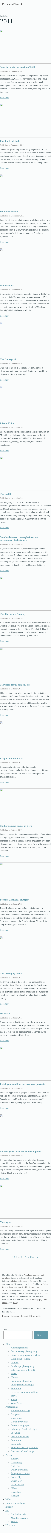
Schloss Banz (7, 285)
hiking (15, 1302)
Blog (7, 1344)
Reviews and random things (24, 1392)
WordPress (16, 1403)
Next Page (32, 1257)
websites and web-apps (19, 1281)
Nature (14, 1377)
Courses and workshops (22, 1451)
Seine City (16, 1443)
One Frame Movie (20, 1436)
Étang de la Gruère (20, 1473)
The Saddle (6, 494)
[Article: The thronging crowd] (25, 953)
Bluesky (5, 1316)
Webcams (10, 1525)
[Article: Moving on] (25, 1202)
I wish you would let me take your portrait (22, 1084)
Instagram (15, 1316)
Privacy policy (35, 1316)
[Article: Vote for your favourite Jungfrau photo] (25, 1131)
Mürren (14, 1488)
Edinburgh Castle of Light (24, 1429)
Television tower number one (15, 684)
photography (37, 1299)
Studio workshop (9, 211)
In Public (15, 1432)
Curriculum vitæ (19, 1514)
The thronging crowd (11, 973)
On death (5, 1013)
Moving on (5, 1222)
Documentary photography (24, 1351)
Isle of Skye (17, 1477)
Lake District (17, 1484)
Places (8, 1455)
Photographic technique (22, 1384)
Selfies (14, 1521)
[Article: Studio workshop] (25, 191)
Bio (7, 1510)
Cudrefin (15, 1466)
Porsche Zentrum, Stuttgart (14, 899)
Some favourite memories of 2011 (17, 67)
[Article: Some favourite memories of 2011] (25, 47)
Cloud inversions (19, 1421)
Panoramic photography (22, 1381)
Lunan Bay (16, 1480)
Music (14, 1373)
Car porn (15, 1414)
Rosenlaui (16, 1492)
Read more (4, 97)
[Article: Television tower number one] (25, 664)
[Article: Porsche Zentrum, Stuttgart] (25, 879)
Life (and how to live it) (23, 1369)
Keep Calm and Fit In (11, 758)
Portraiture (16, 1388)
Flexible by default (10, 141)
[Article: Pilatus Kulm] (25, 403)
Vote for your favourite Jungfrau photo (20, 1151)
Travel (14, 1395)
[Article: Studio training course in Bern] (25, 805)
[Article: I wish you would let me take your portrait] (25, 1064)
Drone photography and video (25, 1355)
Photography (11, 1406)
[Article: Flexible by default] (25, 120)
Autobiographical (19, 1347)
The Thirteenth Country (13, 614)
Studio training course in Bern (16, 825)
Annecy (14, 1458)
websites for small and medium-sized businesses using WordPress (25, 1287)
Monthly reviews (19, 1517)
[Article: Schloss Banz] (25, 265)
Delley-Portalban (19, 1469)
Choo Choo (16, 1418)
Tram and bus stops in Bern (24, 1447)
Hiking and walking (20, 1358)
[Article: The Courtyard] (25, 339)
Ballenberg (16, 1462)
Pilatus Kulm (7, 423)
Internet (14, 1362)
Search (6, 1329)
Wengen (15, 1495)
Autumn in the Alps (20, 1410)
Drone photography (20, 1425)
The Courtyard (8, 359)
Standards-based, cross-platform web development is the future (19, 539)
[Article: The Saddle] (25, 473)
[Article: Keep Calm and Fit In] (25, 738)
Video (14, 1399)
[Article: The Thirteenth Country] (25, 594)
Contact (24, 1316)
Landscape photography (22, 1366)
